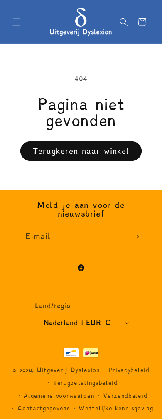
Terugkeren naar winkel (81, 151)
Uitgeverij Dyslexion (68, 370)
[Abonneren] (136, 236)
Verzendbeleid (125, 395)
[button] (16, 22)
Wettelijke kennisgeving (116, 408)
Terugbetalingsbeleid (85, 383)
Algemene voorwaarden (58, 395)
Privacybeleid (129, 370)
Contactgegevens (43, 408)
